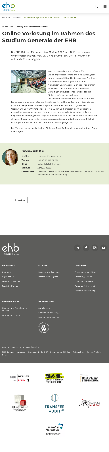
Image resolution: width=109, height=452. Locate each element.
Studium (42, 266)
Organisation (8, 277)
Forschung (81, 266)
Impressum (21, 352)
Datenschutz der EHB (38, 352)
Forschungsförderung (85, 286)
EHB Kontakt (8, 352)
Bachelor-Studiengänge (49, 272)
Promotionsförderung (85, 291)
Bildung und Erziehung (48, 317)
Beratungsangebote (11, 281)
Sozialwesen (44, 308)
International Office (11, 315)
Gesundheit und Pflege (49, 313)
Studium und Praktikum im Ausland (14, 309)
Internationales (10, 301)
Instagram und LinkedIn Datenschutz (67, 352)
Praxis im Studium (10, 286)
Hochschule (8, 266)
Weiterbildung (46, 301)
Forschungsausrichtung (86, 272)
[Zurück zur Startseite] (8, 6)
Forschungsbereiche (84, 277)
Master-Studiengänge (48, 277)
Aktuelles (16, 17)
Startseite (6, 17)
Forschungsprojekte (84, 281)
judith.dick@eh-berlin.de (48, 164)
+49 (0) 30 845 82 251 (47, 160)
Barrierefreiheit (94, 352)
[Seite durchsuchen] (96, 6)
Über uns (6, 272)
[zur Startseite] (10, 249)
